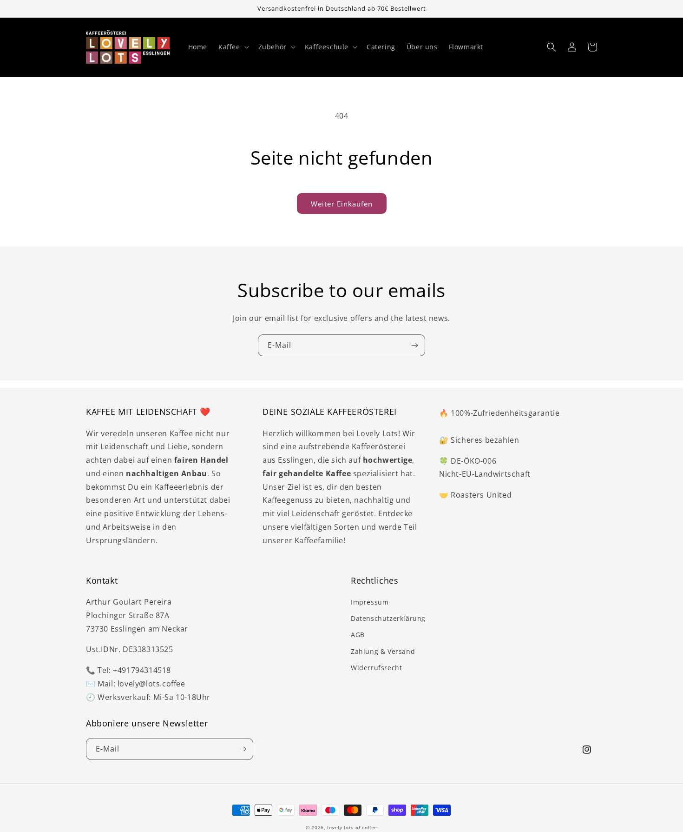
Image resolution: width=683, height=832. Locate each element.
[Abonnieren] (414, 345)
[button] (233, 47)
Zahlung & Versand (383, 651)
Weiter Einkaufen (342, 203)
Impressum (369, 602)
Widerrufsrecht (376, 667)
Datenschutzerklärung (388, 618)
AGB (358, 634)
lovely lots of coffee (352, 827)
